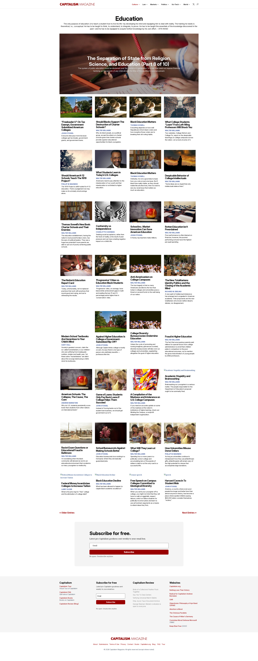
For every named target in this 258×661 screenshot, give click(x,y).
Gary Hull (66, 345)
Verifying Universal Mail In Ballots (145, 598)
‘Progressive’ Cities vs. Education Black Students (109, 281)
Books (137, 644)
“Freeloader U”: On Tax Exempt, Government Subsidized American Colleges (73, 125)
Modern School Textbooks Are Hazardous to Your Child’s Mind (75, 339)
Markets (153, 4)
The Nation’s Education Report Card (73, 281)
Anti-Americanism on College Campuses (141, 278)
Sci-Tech (175, 4)
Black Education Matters (143, 121)
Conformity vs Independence (103, 227)
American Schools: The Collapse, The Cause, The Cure (74, 397)
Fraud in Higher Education (178, 336)
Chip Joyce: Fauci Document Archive (146, 601)
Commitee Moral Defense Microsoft (183, 620)
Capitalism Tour (65, 586)
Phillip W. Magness (69, 184)
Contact (130, 644)
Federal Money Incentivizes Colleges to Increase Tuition (75, 484)
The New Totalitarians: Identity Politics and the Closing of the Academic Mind (178, 284)
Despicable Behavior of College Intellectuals (177, 177)
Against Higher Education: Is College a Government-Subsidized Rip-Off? (110, 339)
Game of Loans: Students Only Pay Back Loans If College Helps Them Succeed (109, 398)
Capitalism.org (175, 586)
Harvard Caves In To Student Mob (175, 482)
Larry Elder (66, 489)
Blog (153, 644)
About (95, 644)
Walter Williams (103, 130)
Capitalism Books (66, 598)
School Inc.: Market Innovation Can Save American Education (141, 229)
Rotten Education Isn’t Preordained (176, 228)
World (185, 4)
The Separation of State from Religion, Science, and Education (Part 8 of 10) (129, 61)
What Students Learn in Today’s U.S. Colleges (108, 173)
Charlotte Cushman (105, 232)
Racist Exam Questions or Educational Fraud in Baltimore (74, 450)
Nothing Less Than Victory (179, 590)
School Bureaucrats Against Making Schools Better (110, 449)
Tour (163, 644)
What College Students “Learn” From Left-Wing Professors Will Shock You (178, 124)
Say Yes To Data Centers (142, 595)
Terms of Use (114, 644)
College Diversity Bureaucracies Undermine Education (144, 336)
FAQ (158, 644)
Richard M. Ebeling (173, 291)
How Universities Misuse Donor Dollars (178, 449)
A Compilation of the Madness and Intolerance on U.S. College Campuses (145, 397)
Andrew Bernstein (69, 403)
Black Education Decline (108, 480)
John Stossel (67, 133)
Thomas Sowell (137, 125)
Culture (135, 4)
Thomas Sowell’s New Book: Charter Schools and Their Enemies (75, 227)
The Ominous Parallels (178, 613)
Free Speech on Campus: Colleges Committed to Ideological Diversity (143, 483)
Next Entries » (189, 512)
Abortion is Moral (176, 609)
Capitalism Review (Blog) (69, 604)
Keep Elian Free (175, 626)
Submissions (103, 644)
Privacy (123, 644)
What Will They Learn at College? (142, 449)
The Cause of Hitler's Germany (181, 616)
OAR (171, 600)
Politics (164, 4)
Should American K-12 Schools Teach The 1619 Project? (73, 178)
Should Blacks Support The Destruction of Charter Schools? (110, 124)
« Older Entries (66, 512)
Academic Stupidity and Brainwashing (177, 377)
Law (144, 4)
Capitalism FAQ (65, 592)
